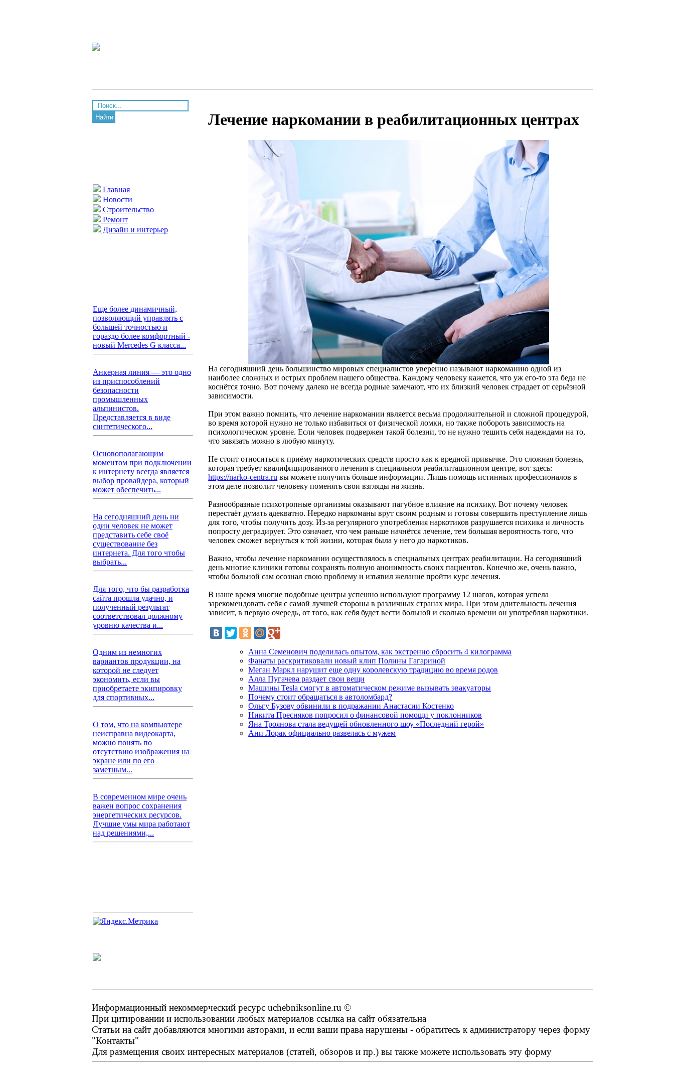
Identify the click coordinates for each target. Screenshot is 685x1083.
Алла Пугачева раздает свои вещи (306, 678)
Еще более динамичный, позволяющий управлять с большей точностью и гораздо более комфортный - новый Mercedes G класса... (141, 327)
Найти (104, 117)
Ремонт (114, 219)
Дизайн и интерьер (134, 229)
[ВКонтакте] (216, 633)
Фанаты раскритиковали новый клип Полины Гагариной (346, 660)
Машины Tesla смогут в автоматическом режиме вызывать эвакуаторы (369, 688)
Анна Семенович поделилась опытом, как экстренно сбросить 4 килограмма (379, 651)
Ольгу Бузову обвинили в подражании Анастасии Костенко (351, 706)
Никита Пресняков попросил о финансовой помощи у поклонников (365, 715)
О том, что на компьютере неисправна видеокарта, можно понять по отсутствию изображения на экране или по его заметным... (141, 747)
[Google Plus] (274, 633)
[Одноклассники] (245, 633)
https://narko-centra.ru (242, 477)
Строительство (127, 209)
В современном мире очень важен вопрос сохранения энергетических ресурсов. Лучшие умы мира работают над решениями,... (141, 814)
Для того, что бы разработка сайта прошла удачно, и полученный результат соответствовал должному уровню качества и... (141, 607)
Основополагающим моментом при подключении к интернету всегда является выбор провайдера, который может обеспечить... (142, 471)
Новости (116, 199)
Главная (115, 189)
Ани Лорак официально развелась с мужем (322, 733)
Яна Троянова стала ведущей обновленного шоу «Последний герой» (366, 724)
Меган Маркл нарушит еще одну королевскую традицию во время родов (373, 669)
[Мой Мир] (260, 633)
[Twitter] (231, 633)
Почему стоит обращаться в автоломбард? (320, 697)
